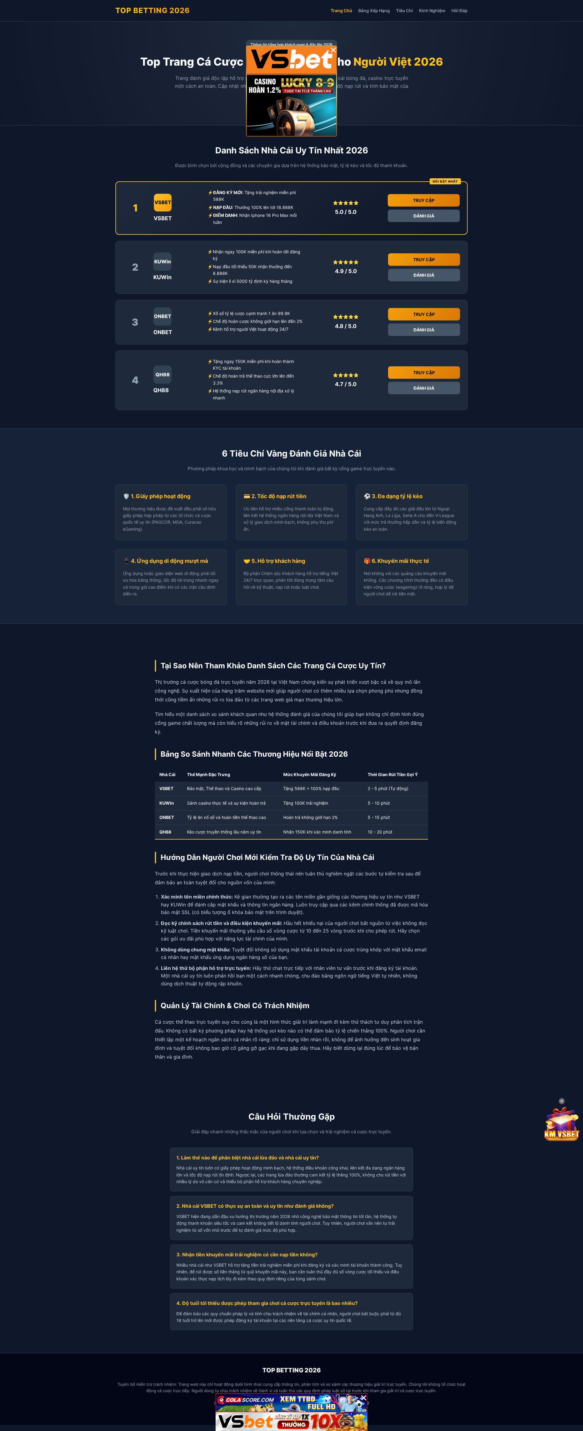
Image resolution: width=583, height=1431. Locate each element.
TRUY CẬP (424, 200)
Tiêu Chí (404, 10)
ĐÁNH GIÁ (424, 215)
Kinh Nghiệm (432, 10)
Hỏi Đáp (460, 10)
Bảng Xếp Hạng (374, 10)
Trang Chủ (341, 10)
